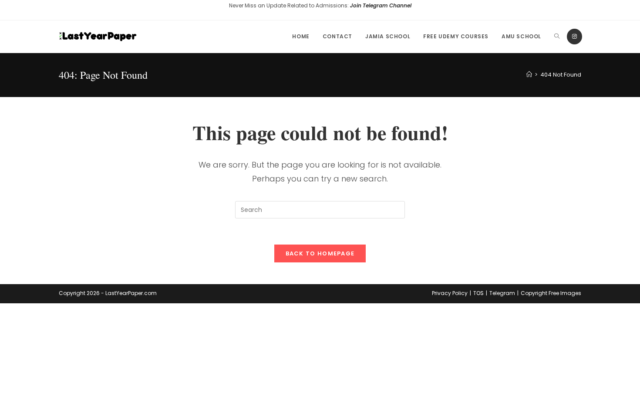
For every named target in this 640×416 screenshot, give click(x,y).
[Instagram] (574, 36)
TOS (478, 293)
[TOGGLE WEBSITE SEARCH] (557, 36)
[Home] (529, 74)
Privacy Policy (450, 293)
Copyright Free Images (551, 293)
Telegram (502, 293)
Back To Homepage (320, 253)
